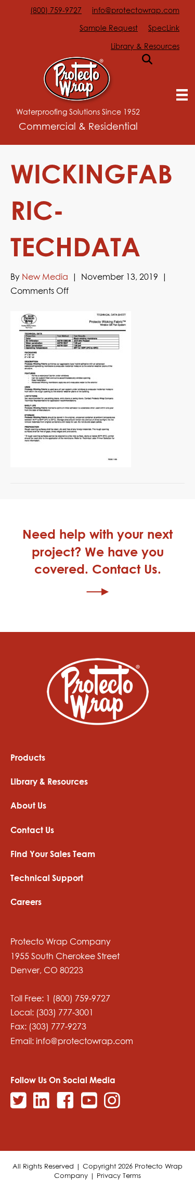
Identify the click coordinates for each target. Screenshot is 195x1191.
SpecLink (163, 27)
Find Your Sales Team (52, 854)
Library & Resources (145, 46)
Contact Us (32, 830)
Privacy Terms (119, 1175)
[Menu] (182, 95)
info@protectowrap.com (135, 10)
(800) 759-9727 (56, 10)
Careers (26, 902)
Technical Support (46, 878)
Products (27, 757)
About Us (28, 805)
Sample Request (109, 27)
